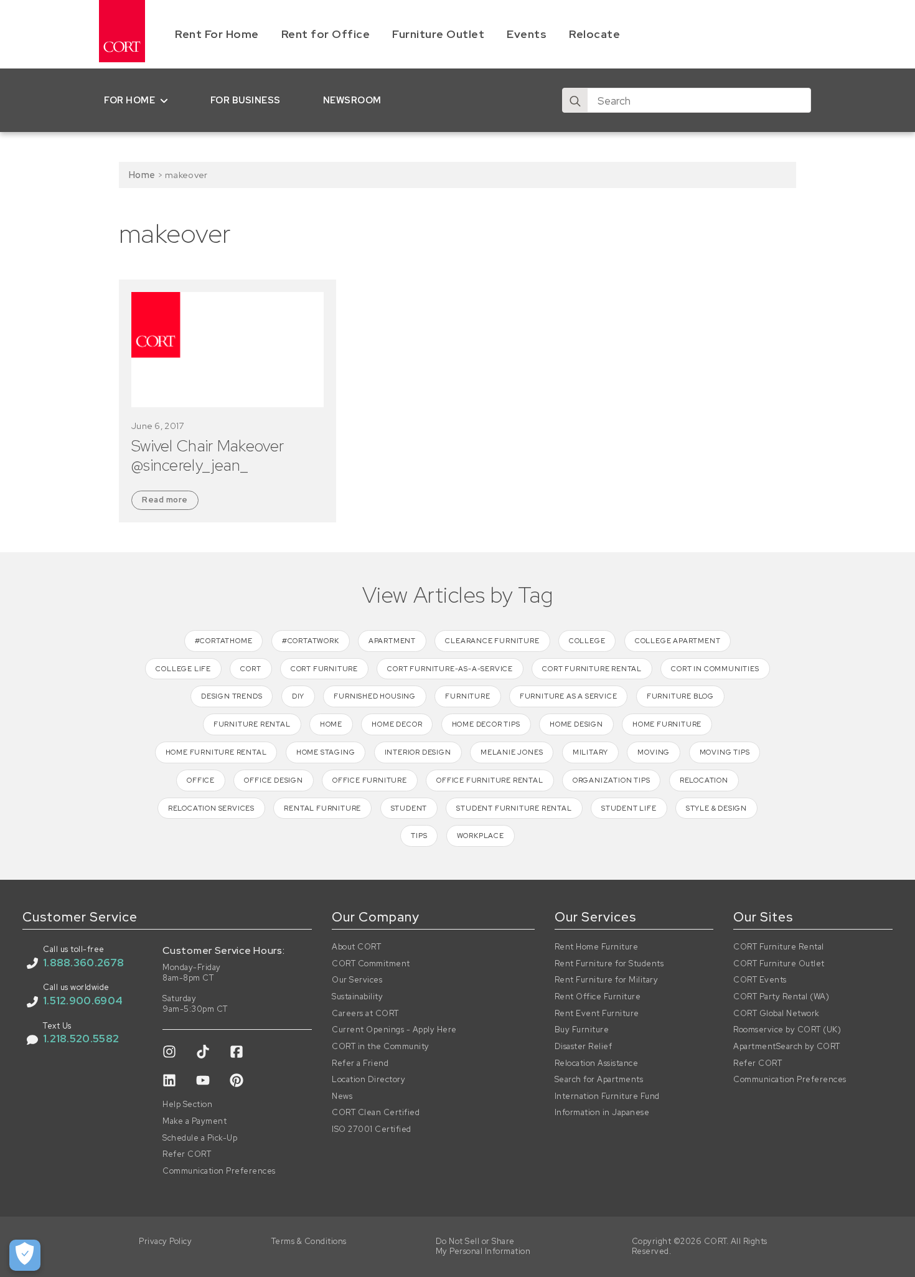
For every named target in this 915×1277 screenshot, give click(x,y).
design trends (231, 696)
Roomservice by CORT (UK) (787, 1030)
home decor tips (486, 724)
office (201, 780)
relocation (704, 780)
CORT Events (760, 980)
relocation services (211, 808)
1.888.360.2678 (83, 962)
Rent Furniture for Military (607, 980)
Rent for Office (325, 34)
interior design (418, 752)
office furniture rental (489, 780)
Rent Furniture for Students (609, 964)
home (331, 724)
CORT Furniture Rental (778, 947)
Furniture (467, 696)
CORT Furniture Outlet (779, 964)
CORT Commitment (371, 964)
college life (183, 668)
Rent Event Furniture (597, 1014)
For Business (245, 100)
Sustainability (357, 997)
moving (653, 752)
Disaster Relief (583, 1047)
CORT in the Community (380, 1047)
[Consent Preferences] (24, 1255)
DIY (298, 696)
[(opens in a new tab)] (227, 350)
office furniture (369, 780)
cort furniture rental (592, 668)
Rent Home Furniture (597, 947)
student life (629, 808)
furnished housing (375, 696)
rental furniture (322, 808)
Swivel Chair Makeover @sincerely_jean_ (207, 455)
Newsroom (352, 100)
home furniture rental (216, 752)
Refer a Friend (360, 1063)
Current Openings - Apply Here (394, 1030)
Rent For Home (217, 34)
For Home (129, 100)
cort (250, 668)
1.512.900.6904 (83, 1000)
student (409, 808)
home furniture (667, 724)
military (590, 752)
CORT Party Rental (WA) (781, 997)
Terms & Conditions (309, 1241)
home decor (397, 724)
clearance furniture (492, 640)
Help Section (187, 1105)
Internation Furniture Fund (607, 1096)
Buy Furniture (582, 1030)
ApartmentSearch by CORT (786, 1047)
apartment (392, 640)
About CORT (356, 947)
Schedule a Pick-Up (199, 1138)
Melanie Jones (512, 752)
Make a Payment (194, 1121)
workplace (480, 835)
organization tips (611, 780)
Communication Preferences (219, 1171)
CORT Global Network (776, 1014)
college (587, 640)
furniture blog (680, 696)
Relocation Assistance (597, 1063)
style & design (716, 808)
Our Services (357, 980)
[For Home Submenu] (166, 100)
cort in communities (715, 668)
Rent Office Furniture (598, 997)
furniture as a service (568, 696)
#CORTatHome (224, 640)
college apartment (678, 640)
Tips (419, 835)
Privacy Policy (165, 1241)
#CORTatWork (310, 640)
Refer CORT (186, 1154)
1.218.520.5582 (81, 1038)
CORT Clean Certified (376, 1113)
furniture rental (252, 724)
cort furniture (324, 668)
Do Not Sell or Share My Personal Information (483, 1247)
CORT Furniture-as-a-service (450, 668)
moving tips (725, 752)
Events (527, 34)
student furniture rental (513, 808)
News (342, 1096)
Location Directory (368, 1080)
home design (576, 724)
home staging (325, 752)
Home (142, 175)
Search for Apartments (599, 1080)
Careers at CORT (365, 1014)
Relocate (594, 34)
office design (273, 780)
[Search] (575, 100)
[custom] (169, 1051)
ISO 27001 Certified (371, 1129)
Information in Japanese (602, 1113)
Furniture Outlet (438, 34)
